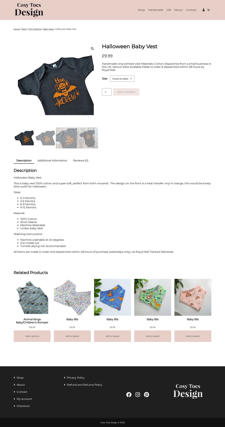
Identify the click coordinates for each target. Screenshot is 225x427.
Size (104, 78)
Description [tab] (24, 160)
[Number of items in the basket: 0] (208, 10)
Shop (141, 10)
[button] (92, 49)
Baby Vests (48, 29)
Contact (191, 10)
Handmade (155, 10)
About (178, 10)
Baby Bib (72, 319)
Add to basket (126, 91)
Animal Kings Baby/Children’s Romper (32, 321)
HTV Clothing (35, 29)
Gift (169, 10)
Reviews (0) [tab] (80, 160)
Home (17, 29)
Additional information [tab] (52, 160)
